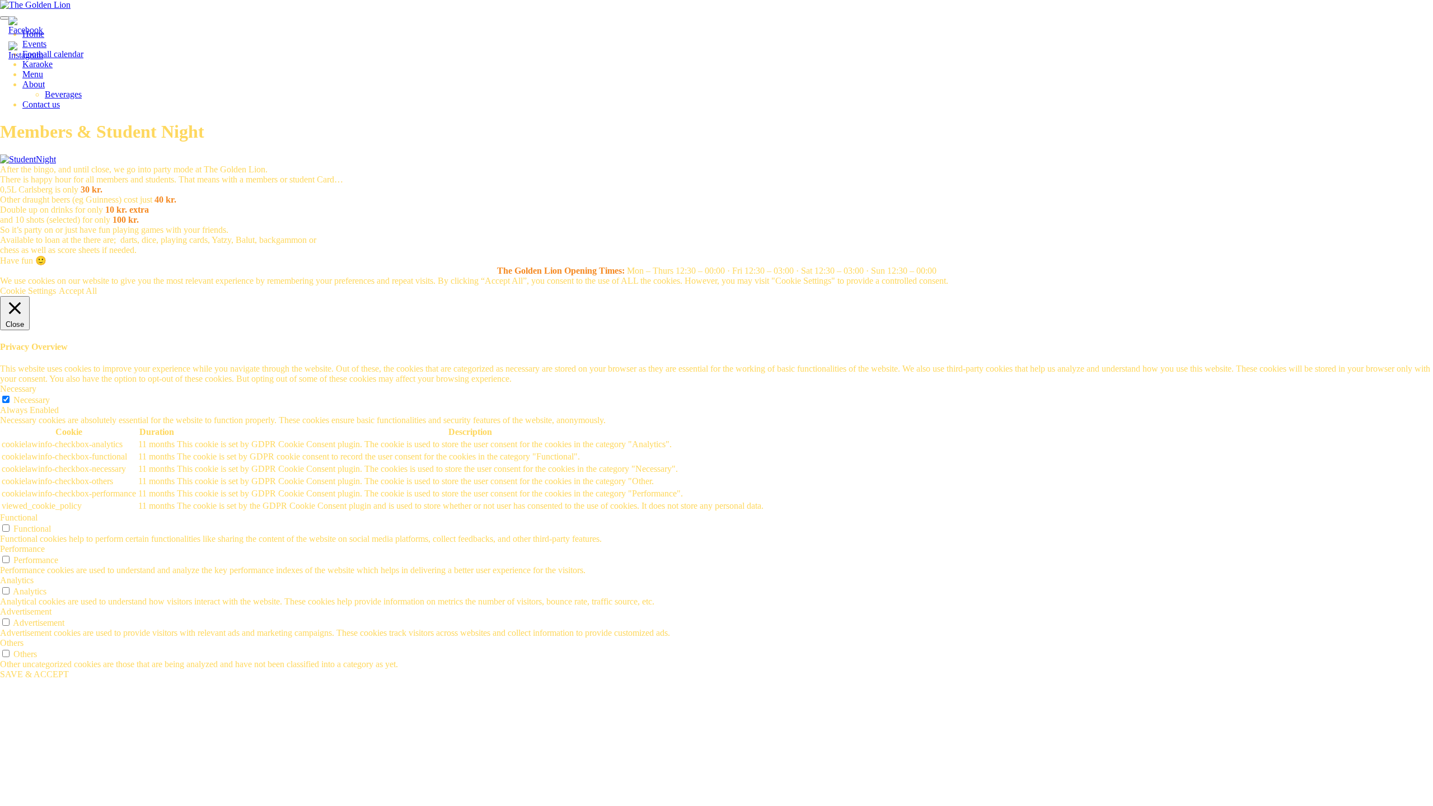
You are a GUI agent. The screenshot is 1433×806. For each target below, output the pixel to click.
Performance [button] (22, 549)
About (33, 84)
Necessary (31, 400)
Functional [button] (19, 517)
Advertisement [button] (25, 611)
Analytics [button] (17, 580)
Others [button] (12, 643)
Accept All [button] (78, 291)
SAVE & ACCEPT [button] (34, 674)
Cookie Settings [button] (28, 291)
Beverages (63, 94)
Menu (32, 74)
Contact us (41, 104)
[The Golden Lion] (35, 5)
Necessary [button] (18, 388)
